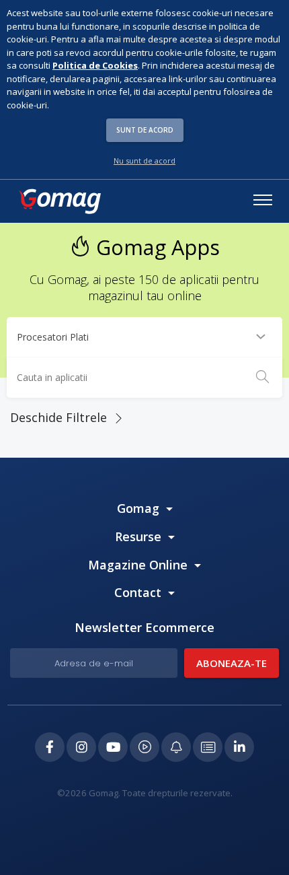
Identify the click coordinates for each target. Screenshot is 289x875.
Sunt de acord (144, 130)
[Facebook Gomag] (50, 747)
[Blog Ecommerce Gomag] (176, 747)
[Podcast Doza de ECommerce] (144, 747)
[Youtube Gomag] (113, 747)
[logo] (59, 201)
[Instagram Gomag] (81, 747)
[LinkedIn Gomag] (239, 747)
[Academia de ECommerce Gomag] (207, 747)
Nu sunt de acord (144, 160)
